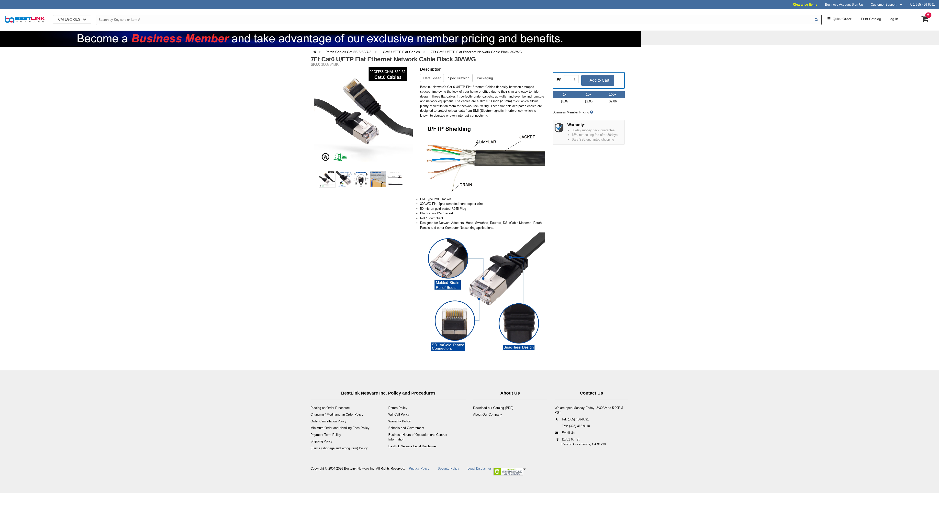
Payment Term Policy (326, 435)
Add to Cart (599, 80)
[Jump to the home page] (317, 52)
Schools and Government (406, 428)
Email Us (568, 433)
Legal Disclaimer (479, 468)
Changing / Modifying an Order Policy (337, 414)
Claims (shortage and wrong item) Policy (339, 448)
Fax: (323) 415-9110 (575, 426)
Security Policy (448, 468)
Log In (893, 19)
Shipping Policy (322, 441)
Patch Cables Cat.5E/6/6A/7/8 (348, 52)
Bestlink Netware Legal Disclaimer (412, 446)
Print (870, 19)
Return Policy (397, 408)
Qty (558, 79)
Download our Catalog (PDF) (493, 408)
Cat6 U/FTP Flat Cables (402, 52)
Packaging (485, 78)
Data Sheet (432, 78)
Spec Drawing (459, 78)
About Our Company (487, 414)
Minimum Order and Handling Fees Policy (340, 428)
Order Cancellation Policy (329, 421)
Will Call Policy (399, 414)
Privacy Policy (419, 468)
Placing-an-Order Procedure (330, 408)
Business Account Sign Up (844, 4)
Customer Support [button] (885, 4)
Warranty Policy (399, 421)
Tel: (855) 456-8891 (575, 419)
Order (842, 19)
